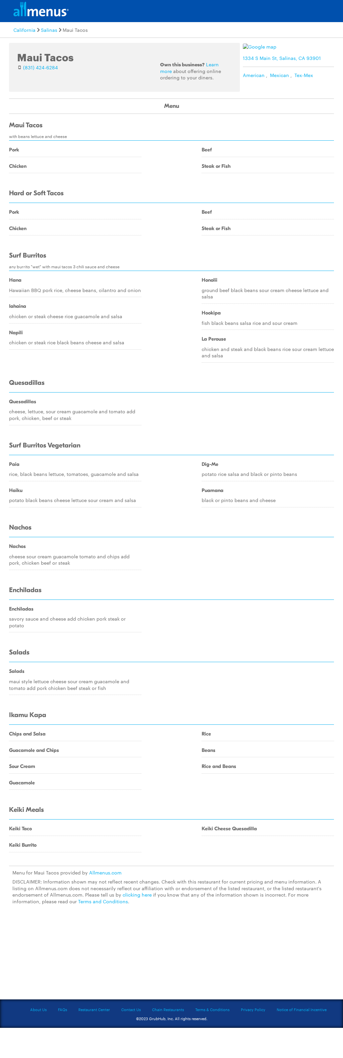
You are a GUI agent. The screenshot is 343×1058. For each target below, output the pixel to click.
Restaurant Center (94, 1009)
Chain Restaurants (168, 1009)
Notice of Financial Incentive (302, 1009)
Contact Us (131, 1009)
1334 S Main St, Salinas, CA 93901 (282, 58)
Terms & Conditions (212, 1009)
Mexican (279, 75)
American (254, 75)
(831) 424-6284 (40, 67)
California (24, 29)
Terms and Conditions (103, 901)
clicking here (137, 894)
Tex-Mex (303, 75)
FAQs (62, 1009)
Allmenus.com (105, 872)
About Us (38, 1009)
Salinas (49, 29)
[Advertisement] (171, 956)
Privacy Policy (253, 1009)
